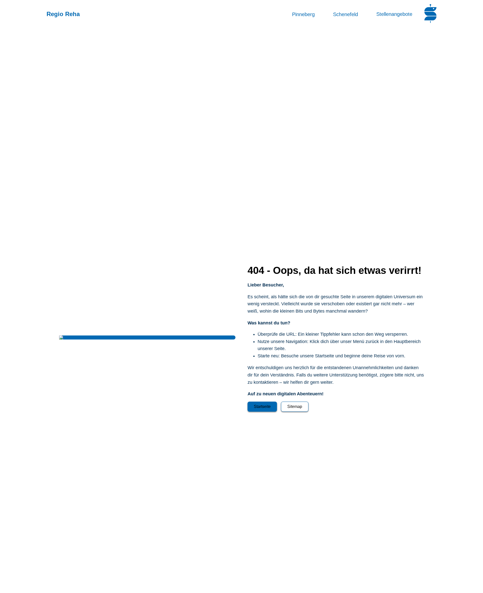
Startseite (262, 406)
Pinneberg (303, 14)
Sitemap (294, 406)
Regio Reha (63, 14)
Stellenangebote (394, 14)
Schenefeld (345, 14)
